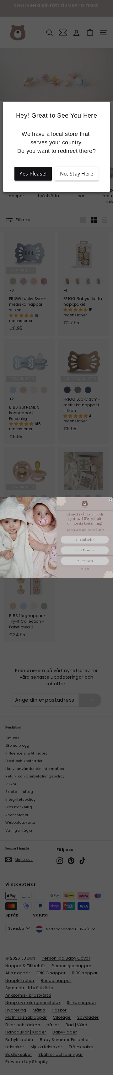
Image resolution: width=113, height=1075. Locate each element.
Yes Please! (32, 173)
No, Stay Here (77, 173)
